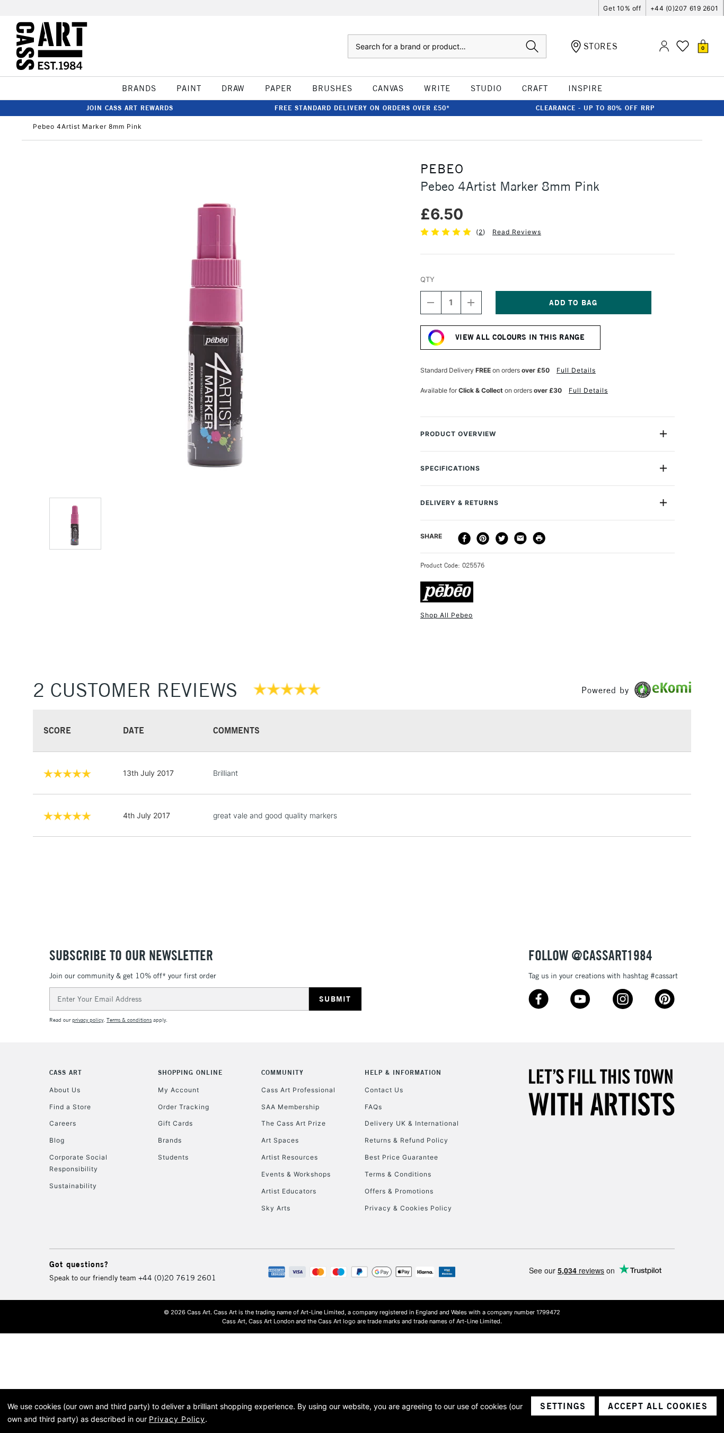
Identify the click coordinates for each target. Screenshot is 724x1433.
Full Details (576, 370)
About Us (65, 1090)
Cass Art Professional (298, 1090)
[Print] (539, 538)
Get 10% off (622, 8)
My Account (178, 1090)
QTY (427, 279)
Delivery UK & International (412, 1123)
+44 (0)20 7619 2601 (177, 1277)
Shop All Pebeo (446, 615)
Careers (62, 1123)
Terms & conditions (129, 1019)
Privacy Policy (177, 1418)
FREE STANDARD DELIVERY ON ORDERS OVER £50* (362, 107)
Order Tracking (183, 1107)
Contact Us (384, 1090)
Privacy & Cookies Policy (408, 1208)
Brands (170, 1140)
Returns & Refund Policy (406, 1140)
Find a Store (70, 1107)
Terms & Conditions (398, 1174)
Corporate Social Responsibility (78, 1163)
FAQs (373, 1107)
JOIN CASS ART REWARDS (129, 107)
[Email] (520, 538)
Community (282, 1072)
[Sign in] (664, 46)
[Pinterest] (482, 538)
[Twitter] (502, 538)
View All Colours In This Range (520, 337)
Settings (563, 1406)
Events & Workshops (296, 1174)
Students (173, 1157)
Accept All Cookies (658, 1406)
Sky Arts (275, 1208)
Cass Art (65, 1072)
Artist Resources (289, 1157)
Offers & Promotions (399, 1191)
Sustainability (73, 1186)
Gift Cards (175, 1123)
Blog (57, 1140)
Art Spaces (280, 1140)
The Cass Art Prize (293, 1123)
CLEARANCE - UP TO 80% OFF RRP (595, 107)
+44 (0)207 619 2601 (684, 8)
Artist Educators (288, 1191)
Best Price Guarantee (401, 1157)
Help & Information (403, 1072)
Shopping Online (190, 1072)
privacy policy (87, 1019)
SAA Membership (290, 1107)
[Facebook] (464, 538)
